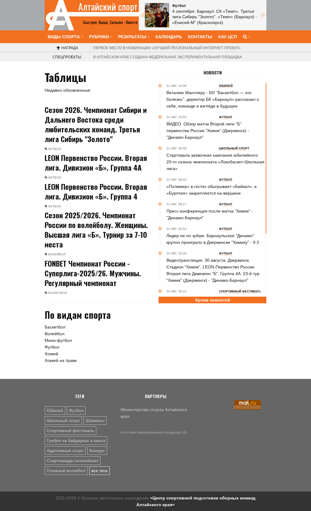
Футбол (52, 347)
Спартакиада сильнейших (72, 460)
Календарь (169, 36)
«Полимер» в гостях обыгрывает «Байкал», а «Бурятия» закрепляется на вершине (211, 190)
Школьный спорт (63, 420)
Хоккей (51, 353)
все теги (99, 470)
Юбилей (55, 410)
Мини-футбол (58, 340)
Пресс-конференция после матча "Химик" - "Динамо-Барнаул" (209, 214)
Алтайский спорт (108, 6)
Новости (212, 72)
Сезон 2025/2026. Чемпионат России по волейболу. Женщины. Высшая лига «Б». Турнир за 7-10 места (96, 229)
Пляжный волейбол (66, 470)
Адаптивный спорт (65, 450)
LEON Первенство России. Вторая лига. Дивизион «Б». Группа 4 (96, 191)
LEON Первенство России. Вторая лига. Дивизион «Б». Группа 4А (96, 162)
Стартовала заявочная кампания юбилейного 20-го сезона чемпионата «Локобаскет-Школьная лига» (215, 162)
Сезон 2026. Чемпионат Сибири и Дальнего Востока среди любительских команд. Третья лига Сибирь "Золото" (96, 124)
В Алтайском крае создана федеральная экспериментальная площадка (167, 57)
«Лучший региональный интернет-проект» (167, 48)
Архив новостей (212, 300)
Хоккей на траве (61, 360)
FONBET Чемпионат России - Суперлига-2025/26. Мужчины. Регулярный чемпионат (93, 273)
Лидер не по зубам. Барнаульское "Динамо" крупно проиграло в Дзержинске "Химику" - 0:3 (212, 239)
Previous (142, 15)
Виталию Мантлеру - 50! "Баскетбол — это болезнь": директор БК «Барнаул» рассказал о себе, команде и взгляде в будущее (212, 99)
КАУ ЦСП (227, 36)
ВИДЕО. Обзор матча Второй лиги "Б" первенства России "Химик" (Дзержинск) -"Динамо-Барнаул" (207, 130)
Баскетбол (55, 327)
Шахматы (95, 420)
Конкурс (97, 450)
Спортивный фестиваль (70, 430)
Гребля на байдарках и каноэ (76, 440)
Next (263, 15)
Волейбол (54, 333)
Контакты (200, 36)
